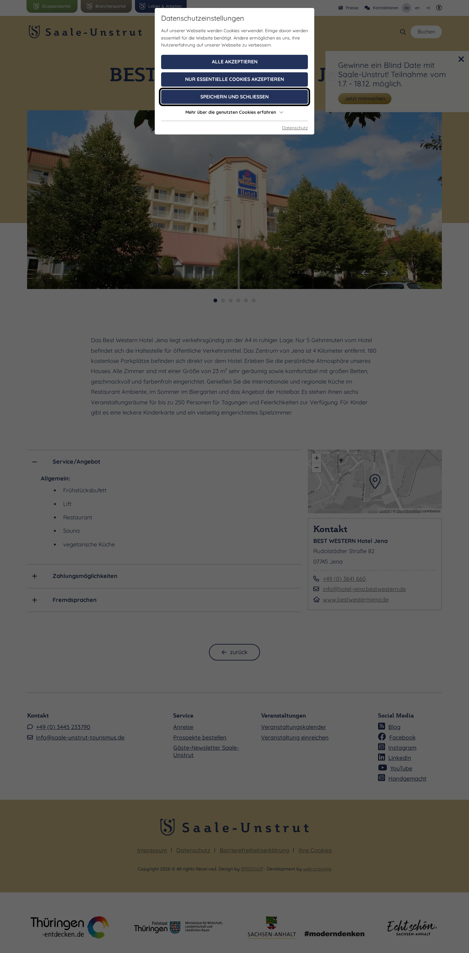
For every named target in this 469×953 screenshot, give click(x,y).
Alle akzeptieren (234, 62)
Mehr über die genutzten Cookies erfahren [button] (230, 112)
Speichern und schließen (234, 97)
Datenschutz (295, 128)
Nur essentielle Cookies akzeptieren (234, 79)
